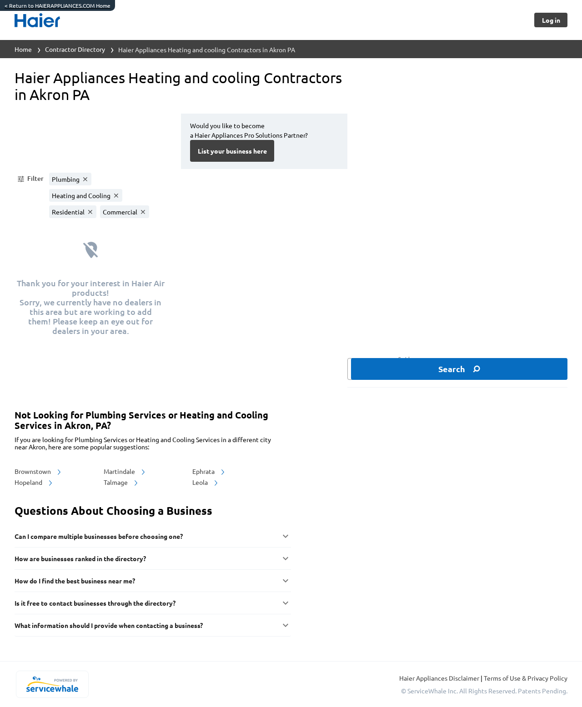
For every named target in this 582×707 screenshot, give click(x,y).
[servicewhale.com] (52, 684)
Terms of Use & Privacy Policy (525, 678)
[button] (30, 179)
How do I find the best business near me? (75, 581)
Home (23, 49)
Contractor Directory (75, 49)
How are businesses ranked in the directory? (80, 558)
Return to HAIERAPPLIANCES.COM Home (57, 5)
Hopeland (29, 482)
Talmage (116, 482)
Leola (200, 482)
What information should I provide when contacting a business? (109, 625)
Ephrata (204, 471)
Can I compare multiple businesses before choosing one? (99, 536)
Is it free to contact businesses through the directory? (95, 603)
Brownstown (33, 471)
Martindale (120, 471)
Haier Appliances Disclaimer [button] (440, 678)
